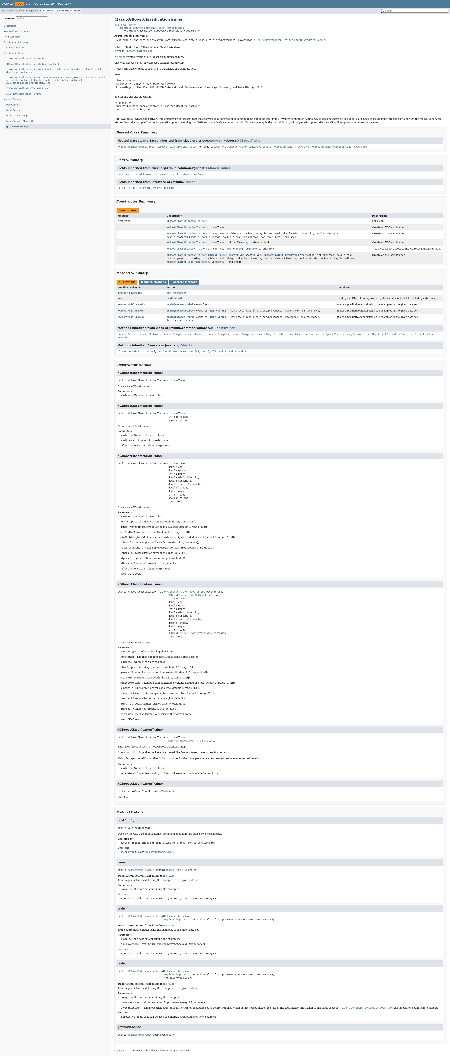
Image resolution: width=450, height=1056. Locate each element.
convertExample (172, 334)
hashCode (179, 351)
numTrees (123, 174)
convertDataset (127, 334)
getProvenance (176, 292)
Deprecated (47, 4)
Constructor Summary (16, 42)
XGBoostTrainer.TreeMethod (291, 146)
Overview (7, 4)
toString (123, 337)
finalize (147, 351)
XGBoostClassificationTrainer (61, 10)
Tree (35, 4)
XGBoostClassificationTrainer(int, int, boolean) (32, 64)
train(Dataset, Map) (17, 115)
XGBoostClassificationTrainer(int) (25, 58)
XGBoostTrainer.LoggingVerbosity (249, 146)
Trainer (288, 40)
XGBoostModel (126, 304)
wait (221, 351)
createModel (371, 334)
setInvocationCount (423, 334)
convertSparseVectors (330, 334)
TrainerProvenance (268, 40)
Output (215, 146)
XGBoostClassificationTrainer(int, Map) (28, 88)
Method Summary (14, 47)
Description (10, 25)
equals (133, 351)
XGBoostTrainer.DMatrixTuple (176, 146)
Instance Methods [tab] (153, 282)
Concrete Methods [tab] (184, 282)
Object (250, 248)
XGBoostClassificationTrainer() (23, 93)
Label (179, 27)
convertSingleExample (270, 334)
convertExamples (218, 334)
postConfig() (13, 104)
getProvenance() (17, 126)
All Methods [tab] (127, 282)
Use (28, 4)
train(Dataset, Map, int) (19, 121)
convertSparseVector (300, 334)
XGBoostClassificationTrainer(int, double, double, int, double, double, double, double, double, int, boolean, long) (54, 70)
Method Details (12, 99)
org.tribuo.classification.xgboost (20, 10)
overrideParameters (144, 174)
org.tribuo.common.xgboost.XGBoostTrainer (146, 27)
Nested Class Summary (17, 31)
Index (59, 4)
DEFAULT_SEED (126, 188)
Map (229, 248)
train (170, 304)
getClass (163, 351)
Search (69, 4)
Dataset (180, 304)
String (238, 248)
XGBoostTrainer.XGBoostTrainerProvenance (339, 146)
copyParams (354, 334)
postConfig (174, 298)
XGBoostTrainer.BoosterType (136, 146)
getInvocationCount (394, 334)
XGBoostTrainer (135, 50)
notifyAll (208, 351)
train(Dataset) (14, 110)
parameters (167, 174)
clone (121, 351)
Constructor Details (14, 53)
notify (193, 351)
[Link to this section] (160, 132)
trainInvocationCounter (192, 174)
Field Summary (12, 36)
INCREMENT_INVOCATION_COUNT (155, 188)
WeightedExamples (315, 40)
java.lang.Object (124, 25)
